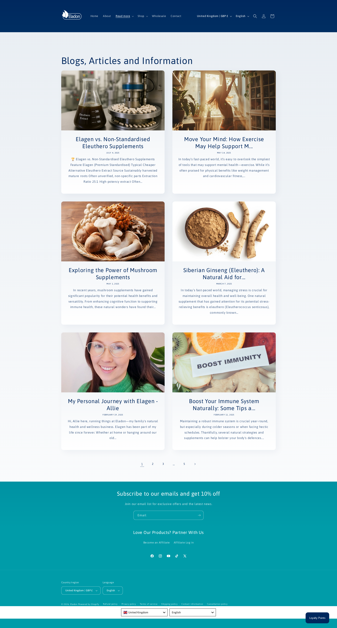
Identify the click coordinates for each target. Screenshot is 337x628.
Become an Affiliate (156, 542)
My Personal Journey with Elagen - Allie (113, 404)
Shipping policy (169, 604)
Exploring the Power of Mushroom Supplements (113, 273)
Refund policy (110, 604)
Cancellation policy (217, 604)
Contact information (192, 604)
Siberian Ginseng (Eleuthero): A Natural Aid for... (224, 273)
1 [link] (142, 464)
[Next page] (195, 464)
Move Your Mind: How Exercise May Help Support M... (224, 142)
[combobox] (144, 612)
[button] (124, 16)
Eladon (73, 604)
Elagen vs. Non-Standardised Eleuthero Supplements (113, 142)
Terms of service (148, 604)
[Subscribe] (199, 515)
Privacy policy (128, 604)
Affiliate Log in (184, 542)
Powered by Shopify (88, 604)
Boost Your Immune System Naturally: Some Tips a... (224, 404)
